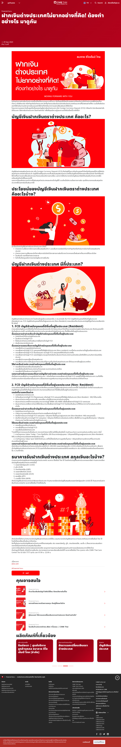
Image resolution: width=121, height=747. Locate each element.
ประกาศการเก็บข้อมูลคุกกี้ (102, 701)
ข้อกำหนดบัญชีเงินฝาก (54, 714)
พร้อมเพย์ (74, 690)
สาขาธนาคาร (75, 714)
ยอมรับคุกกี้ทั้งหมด (99, 742)
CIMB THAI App (76, 684)
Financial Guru (10, 677)
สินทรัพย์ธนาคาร (100, 687)
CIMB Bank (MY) (100, 719)
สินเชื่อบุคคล (51, 684)
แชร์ (27, 573)
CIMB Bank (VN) (100, 727)
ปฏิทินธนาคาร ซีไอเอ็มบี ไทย (102, 706)
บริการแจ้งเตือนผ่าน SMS (78, 688)
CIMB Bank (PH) (100, 729)
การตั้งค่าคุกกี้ (86, 742)
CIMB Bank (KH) (100, 723)
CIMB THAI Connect (77, 686)
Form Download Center (78, 722)
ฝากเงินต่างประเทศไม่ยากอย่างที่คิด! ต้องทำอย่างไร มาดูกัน (31, 677)
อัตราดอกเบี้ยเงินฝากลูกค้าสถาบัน (56, 698)
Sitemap (98, 708)
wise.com (15, 564)
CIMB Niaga (99, 725)
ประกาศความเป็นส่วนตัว (101, 698)
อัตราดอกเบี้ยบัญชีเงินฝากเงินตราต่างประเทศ (59, 700)
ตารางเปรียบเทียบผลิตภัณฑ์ (8, 692)
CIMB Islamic (99, 717)
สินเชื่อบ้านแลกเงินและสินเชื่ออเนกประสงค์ (58, 688)
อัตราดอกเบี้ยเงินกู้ (53, 702)
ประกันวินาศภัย (28, 686)
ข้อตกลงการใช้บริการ (101, 703)
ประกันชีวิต (27, 684)
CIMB (97, 716)
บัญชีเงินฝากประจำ (6, 686)
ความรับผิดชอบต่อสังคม (102, 696)
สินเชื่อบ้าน (51, 686)
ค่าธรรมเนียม (52, 708)
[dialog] (60, 742)
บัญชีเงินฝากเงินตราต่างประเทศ (9, 690)
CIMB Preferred (100, 682)
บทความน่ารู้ (99, 684)
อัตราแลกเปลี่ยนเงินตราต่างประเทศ (57, 694)
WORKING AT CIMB (101, 689)
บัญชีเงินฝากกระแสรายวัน (7, 688)
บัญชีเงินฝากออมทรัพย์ (7, 684)
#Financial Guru (17, 568)
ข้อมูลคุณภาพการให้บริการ (78, 716)
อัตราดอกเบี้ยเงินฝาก (53, 696)
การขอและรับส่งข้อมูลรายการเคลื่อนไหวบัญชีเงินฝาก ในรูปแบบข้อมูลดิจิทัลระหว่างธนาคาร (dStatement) (83, 698)
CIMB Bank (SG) (100, 721)
